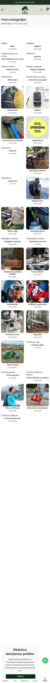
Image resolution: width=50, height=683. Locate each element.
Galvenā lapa (6, 23)
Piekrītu (20, 676)
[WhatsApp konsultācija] (45, 660)
